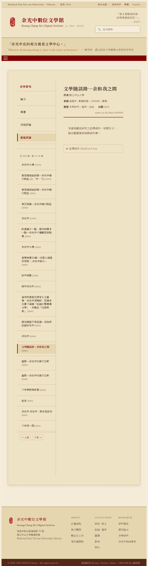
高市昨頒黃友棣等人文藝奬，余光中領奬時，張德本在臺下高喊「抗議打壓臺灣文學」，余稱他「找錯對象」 (37, 304)
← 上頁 (25, 437)
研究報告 (124, 523)
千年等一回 (31, 425)
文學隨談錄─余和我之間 (35, 348)
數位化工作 (77, 535)
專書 (23, 112)
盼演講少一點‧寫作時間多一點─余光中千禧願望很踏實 (37, 232)
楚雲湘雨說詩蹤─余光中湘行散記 (37, 191)
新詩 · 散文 (101, 523)
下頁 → (38, 437)
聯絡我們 (116, 4)
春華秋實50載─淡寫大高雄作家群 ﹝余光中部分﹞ (37, 261)
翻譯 (97, 535)
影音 (97, 541)
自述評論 (25, 124)
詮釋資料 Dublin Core (83, 148)
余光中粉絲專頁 (127, 541)
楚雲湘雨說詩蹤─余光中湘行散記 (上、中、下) (37, 177)
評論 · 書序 (101, 529)
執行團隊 (76, 529)
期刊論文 (124, 529)
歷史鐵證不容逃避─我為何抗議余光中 (37, 323)
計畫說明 (76, 523)
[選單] (6, 58)
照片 (97, 547)
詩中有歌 (30, 275)
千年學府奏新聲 (34, 389)
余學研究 (124, 535)
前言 (27, 400)
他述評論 (25, 137)
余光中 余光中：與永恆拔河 (37, 413)
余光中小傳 (31, 164)
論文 (23, 99)
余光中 (29, 218)
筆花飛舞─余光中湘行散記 (37, 205)
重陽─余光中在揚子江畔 (35, 362)
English (136, 4)
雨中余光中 (31, 286)
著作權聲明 (77, 541)
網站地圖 (102, 4)
